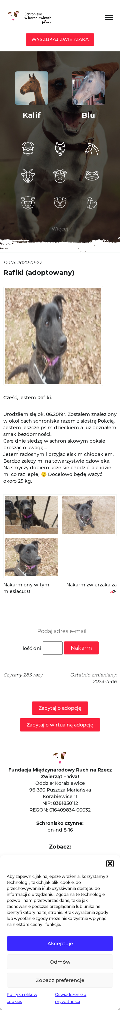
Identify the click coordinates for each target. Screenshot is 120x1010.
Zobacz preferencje (60, 980)
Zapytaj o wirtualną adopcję (60, 725)
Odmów (60, 962)
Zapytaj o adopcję (60, 708)
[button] (110, 863)
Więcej (60, 229)
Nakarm (81, 648)
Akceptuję (60, 943)
